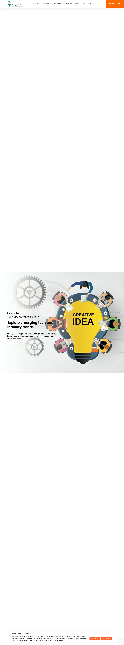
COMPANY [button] (34, 4)
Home (9, 313)
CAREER (77, 4)
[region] (62, 637)
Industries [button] (57, 4)
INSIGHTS (69, 4)
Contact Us (87, 4)
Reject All (95, 638)
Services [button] (46, 4)
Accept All (106, 638)
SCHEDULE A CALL (115, 4)
